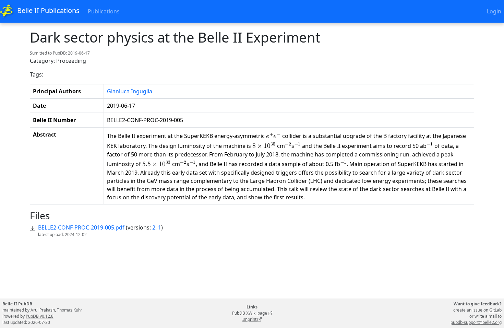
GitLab (495, 310)
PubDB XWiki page (250, 313)
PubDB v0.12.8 (39, 316)
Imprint (249, 319)
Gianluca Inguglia (129, 91)
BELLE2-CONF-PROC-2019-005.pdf (81, 227)
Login (494, 11)
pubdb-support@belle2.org (476, 322)
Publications (104, 11)
